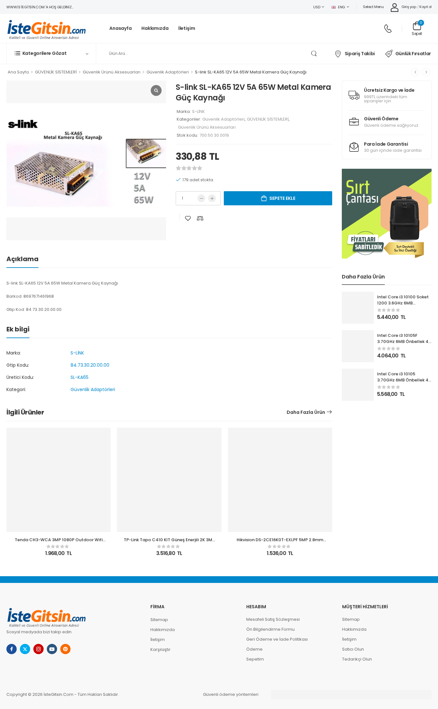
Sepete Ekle (282, 198)
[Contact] (387, 28)
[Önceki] (415, 72)
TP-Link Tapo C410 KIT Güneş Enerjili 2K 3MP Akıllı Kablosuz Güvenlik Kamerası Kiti (169, 543)
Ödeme (254, 649)
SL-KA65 (79, 377)
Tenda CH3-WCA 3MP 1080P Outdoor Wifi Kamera (59, 543)
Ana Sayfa (18, 72)
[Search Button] (314, 53)
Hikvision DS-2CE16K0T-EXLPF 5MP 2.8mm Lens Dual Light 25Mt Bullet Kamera (280, 543)
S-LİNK (198, 111)
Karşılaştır (160, 649)
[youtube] (52, 649)
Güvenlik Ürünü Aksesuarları (111, 72)
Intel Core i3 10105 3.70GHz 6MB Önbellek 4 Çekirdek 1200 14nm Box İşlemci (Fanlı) (402, 383)
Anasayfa (120, 28)
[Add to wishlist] (187, 218)
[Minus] (201, 198)
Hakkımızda (155, 28)
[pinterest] (65, 649)
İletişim (186, 28)
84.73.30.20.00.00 (90, 365)
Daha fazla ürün (306, 412)
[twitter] (25, 649)
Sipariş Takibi (360, 53)
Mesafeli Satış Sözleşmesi (273, 619)
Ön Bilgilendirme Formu (270, 629)
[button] (387, 214)
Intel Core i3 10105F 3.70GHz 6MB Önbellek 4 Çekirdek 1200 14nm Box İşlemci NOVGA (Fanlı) (402, 344)
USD (316, 7)
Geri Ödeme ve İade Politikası (277, 639)
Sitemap (159, 620)
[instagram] (38, 649)
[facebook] (11, 649)
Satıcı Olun (353, 649)
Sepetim (255, 659)
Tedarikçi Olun (357, 659)
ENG (341, 7)
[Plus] (212, 198)
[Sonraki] (426, 72)
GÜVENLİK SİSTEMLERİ (56, 72)
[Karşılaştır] (200, 218)
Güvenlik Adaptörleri (168, 72)
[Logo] (46, 28)
